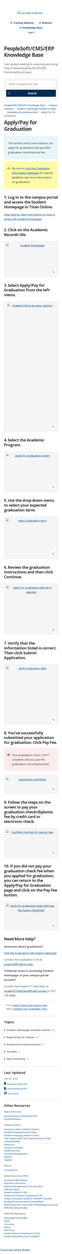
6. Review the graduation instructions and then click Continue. (28, 572)
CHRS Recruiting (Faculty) (15, 1207)
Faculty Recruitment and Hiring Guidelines (23, 1201)
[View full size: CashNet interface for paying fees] (31, 842)
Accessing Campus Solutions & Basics (21, 1129)
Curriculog (9, 1224)
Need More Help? (19, 939)
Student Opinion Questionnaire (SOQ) (22, 1233)
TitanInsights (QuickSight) (15, 1218)
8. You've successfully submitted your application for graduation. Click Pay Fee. (30, 738)
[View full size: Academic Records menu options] (31, 366)
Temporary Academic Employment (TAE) (23, 1195)
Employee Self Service (14, 1183)
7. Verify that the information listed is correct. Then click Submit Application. (30, 650)
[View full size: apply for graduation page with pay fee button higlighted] (31, 916)
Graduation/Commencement (22, 112)
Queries (8, 1156)
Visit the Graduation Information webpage (30, 953)
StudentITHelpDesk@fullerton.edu (25, 991)
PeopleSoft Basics (12, 1119)
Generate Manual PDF (17, 1088)
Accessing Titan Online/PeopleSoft (20, 1116)
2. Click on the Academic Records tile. (26, 232)
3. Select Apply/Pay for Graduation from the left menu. (27, 290)
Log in (31, 32)
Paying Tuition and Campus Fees (29, 1005)
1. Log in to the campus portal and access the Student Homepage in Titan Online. (31, 202)
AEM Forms (9, 1230)
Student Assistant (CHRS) (15, 1192)
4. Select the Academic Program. (24, 442)
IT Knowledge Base (31, 27)
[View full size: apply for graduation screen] (31, 471)
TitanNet (8, 1160)
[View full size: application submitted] (31, 784)
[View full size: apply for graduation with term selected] (31, 609)
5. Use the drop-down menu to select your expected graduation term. (29, 505)
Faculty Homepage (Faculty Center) (20, 1132)
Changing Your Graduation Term (30, 1008)
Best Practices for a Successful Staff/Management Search (31, 1204)
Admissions (9, 1144)
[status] (31, 147)
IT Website (45, 22)
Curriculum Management (15, 1153)
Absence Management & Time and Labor (23, 1186)
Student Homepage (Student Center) (21, 1135)
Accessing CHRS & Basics (15, 1180)
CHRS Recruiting (11, 1189)
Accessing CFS (10, 1170)
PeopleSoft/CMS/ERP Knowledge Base (24, 105)
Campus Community (13, 1147)
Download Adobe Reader (15, 1250)
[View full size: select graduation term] (31, 537)
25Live (7, 1221)
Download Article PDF (17, 1084)
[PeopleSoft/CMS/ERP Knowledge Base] (30, 13)
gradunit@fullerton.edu (18, 964)
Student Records (12, 1150)
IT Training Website (22, 22)
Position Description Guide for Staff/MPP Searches (28, 1198)
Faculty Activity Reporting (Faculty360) (21, 1236)
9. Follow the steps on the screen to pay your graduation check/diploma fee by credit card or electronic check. (28, 812)
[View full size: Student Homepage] (31, 259)
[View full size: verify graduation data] (31, 694)
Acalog (7, 1227)
